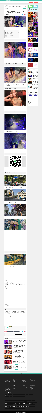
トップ (5, 5)
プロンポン (19, 331)
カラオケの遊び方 (32, 381)
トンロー (9, 406)
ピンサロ (22, 406)
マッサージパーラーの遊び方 (33, 379)
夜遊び (14, 380)
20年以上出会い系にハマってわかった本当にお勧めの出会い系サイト (8, 390)
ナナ (16, 406)
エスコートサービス (7, 403)
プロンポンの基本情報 (24, 379)
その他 (14, 388)
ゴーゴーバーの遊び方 (33, 380)
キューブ (27, 403)
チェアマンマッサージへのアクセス (9, 35)
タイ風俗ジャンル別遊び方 (7, 381)
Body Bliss (22, 400)
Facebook (32, 388)
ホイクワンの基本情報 (24, 380)
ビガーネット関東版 (7, 387)
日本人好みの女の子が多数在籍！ (8, 33)
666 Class (9, 400)
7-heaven (6, 400)
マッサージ (11, 408)
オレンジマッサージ (20, 403)
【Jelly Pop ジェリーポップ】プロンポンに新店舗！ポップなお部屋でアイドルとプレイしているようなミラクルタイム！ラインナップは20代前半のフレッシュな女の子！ (35, 88)
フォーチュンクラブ (26, 406)
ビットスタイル (19, 406)
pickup (6, 5)
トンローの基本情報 (24, 381)
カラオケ (24, 403)
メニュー (6, 36)
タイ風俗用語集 (6, 380)
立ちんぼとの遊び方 (33, 385)
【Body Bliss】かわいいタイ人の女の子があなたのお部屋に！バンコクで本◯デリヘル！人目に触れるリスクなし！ (35, 72)
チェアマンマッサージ (14, 331)
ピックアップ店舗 (15, 379)
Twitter (31, 389)
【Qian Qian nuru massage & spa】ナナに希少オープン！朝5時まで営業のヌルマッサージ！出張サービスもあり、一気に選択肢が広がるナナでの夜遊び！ (35, 83)
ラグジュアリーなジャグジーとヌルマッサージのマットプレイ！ (12, 32)
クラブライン (30, 403)
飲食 (14, 381)
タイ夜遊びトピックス (7, 379)
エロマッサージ (9, 331)
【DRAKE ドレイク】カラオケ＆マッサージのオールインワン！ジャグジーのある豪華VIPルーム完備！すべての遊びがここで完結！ (35, 76)
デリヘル (6, 406)
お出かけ (14, 387)
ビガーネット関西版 (7, 388)
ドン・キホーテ (13, 406)
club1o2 (25, 400)
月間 (35, 69)
